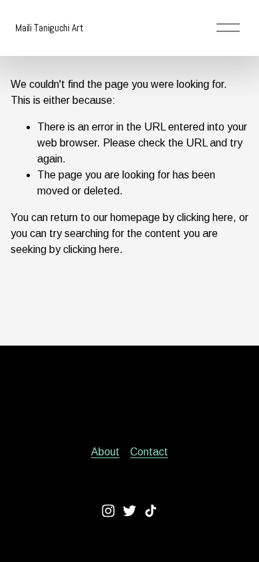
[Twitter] (129, 510)
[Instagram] (108, 510)
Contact (149, 451)
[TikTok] (150, 510)
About (105, 451)
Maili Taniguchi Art (49, 28)
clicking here (205, 217)
